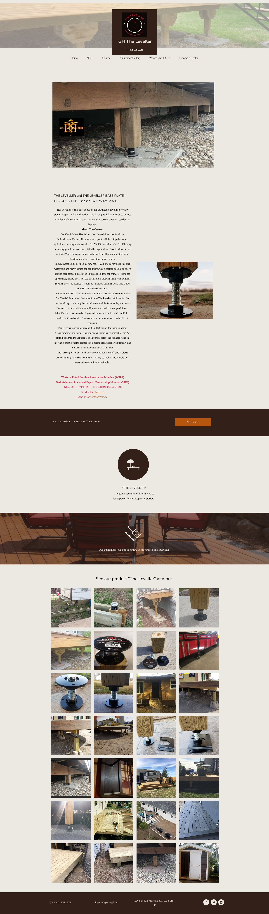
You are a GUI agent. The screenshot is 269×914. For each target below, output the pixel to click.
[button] (71, 607)
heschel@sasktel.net (106, 902)
